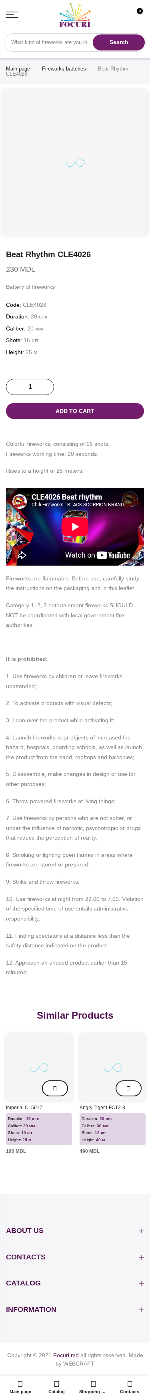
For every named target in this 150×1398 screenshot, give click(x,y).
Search (119, 42)
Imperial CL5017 (24, 1107)
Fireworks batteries (64, 69)
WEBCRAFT (78, 1363)
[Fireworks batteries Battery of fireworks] (39, 1067)
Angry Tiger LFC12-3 (102, 1107)
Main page (18, 69)
